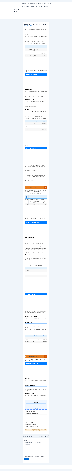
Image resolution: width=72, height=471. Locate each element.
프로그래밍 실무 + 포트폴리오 (34, 6)
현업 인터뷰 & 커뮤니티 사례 (43, 6)
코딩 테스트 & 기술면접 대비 (25, 6)
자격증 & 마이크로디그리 (39, 3)
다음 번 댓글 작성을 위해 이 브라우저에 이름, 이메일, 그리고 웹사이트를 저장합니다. (35, 456)
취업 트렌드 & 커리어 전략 (47, 3)
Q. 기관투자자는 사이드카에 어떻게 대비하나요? (31, 426)
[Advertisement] (39, 13)
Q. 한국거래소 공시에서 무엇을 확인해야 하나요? (31, 422)
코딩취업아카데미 (16, 10)
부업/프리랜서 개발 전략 (31, 3)
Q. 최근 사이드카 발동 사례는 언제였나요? (30, 424)
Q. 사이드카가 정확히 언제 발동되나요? (30, 411)
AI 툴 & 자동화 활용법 (24, 3)
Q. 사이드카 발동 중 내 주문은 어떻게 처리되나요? (31, 413)
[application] (47, 6)
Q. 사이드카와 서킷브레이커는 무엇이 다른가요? (31, 415)
